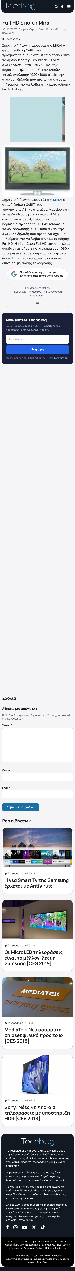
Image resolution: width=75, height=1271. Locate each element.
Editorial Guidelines (56, 1248)
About (35, 1255)
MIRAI (57, 200)
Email (6, 787)
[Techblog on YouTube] (24, 1227)
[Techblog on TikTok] (42, 1226)
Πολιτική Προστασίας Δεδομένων (39, 1241)
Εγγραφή (37, 349)
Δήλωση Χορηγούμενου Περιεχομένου (35, 1244)
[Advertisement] (37, 530)
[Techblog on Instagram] (15, 1226)
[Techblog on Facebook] (7, 1226)
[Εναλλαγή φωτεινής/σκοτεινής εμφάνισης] (62, 6)
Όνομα (7, 770)
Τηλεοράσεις (13, 38)
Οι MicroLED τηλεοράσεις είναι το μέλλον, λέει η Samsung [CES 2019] (34, 958)
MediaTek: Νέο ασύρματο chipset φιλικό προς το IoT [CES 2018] (35, 1035)
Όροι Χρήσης (13, 1241)
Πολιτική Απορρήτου (56, 357)
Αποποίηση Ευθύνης (34, 1248)
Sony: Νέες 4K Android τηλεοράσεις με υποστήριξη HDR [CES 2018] (37, 1113)
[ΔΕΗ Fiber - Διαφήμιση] (37, 119)
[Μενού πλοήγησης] (69, 6)
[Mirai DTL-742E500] (37, 171)
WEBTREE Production (51, 1255)
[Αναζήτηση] (56, 6)
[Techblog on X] (34, 1226)
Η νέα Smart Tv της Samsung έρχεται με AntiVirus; (37, 883)
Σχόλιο (7, 725)
